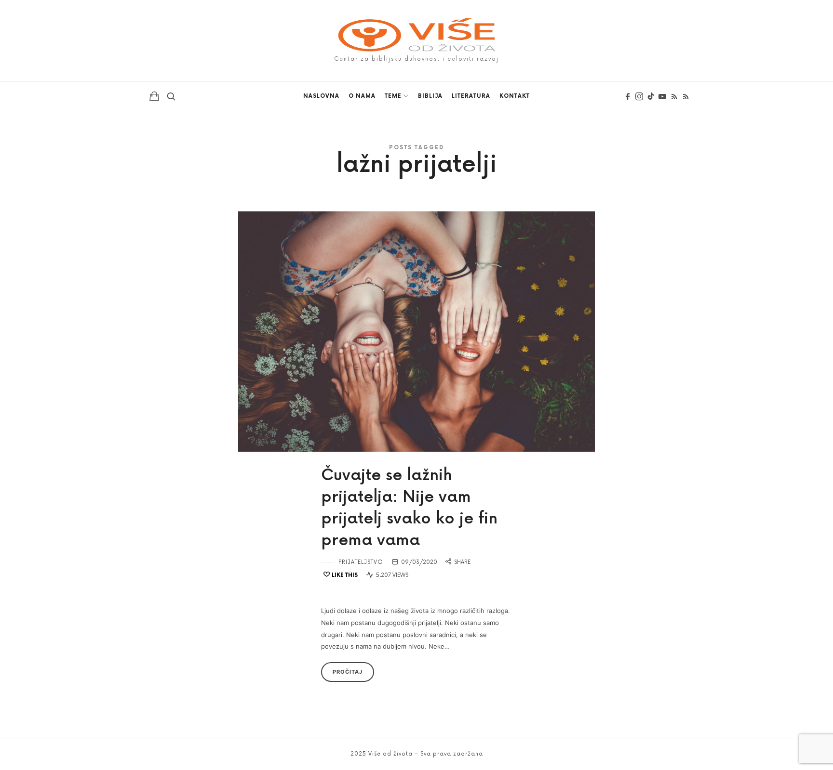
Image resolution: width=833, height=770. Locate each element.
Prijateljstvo (360, 562)
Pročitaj (348, 671)
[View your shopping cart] (154, 95)
